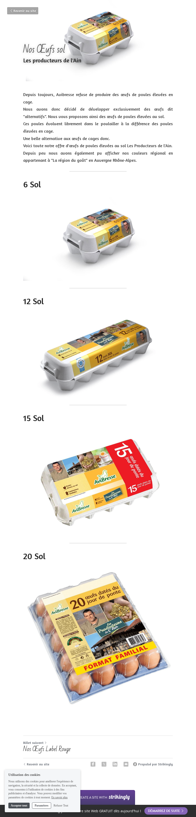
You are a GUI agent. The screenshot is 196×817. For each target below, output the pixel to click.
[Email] (126, 764)
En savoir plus (59, 797)
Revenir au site (24, 11)
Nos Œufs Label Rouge (47, 749)
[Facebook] (93, 764)
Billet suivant (33, 743)
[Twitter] (104, 764)
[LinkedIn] (115, 764)
